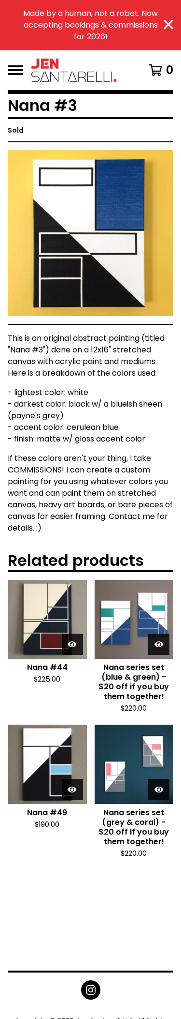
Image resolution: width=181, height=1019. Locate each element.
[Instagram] (90, 990)
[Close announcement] (168, 25)
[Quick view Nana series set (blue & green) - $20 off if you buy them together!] (158, 644)
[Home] (81, 70)
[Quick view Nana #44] (72, 644)
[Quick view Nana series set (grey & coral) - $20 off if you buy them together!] (158, 789)
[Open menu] (15, 70)
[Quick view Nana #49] (72, 789)
